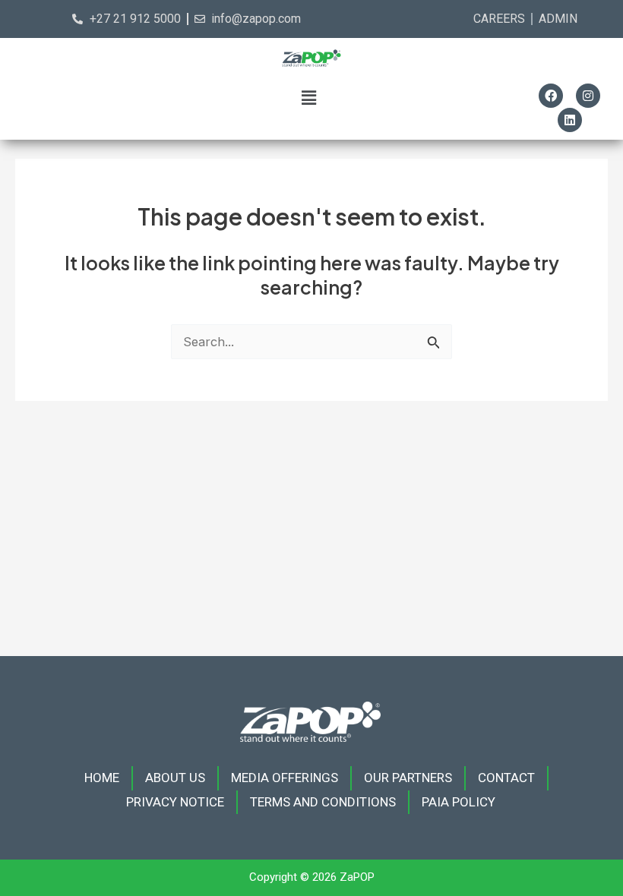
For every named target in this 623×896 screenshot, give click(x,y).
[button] (309, 98)
